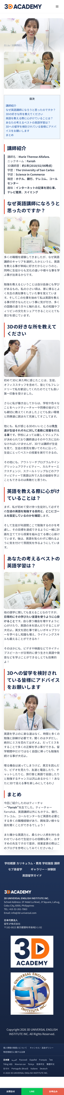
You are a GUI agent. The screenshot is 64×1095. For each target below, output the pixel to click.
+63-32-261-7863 (18, 909)
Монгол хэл (20, 1064)
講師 (57, 863)
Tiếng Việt (7, 1064)
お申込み (53, 1091)
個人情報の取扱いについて (15, 1047)
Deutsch (43, 1068)
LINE (32, 1091)
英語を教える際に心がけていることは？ (29, 118)
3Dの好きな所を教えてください (24, 114)
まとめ (10, 135)
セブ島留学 (15, 869)
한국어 (6, 1068)
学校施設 (47, 863)
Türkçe (31, 1064)
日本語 (6, 1059)
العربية (14, 1059)
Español (33, 1059)
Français (43, 1059)
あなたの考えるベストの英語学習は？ (28, 122)
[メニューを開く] (57, 6)
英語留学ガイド (32, 875)
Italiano (34, 1068)
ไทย (51, 1059)
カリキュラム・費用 (28, 863)
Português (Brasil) (19, 1068)
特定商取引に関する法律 (14, 1051)
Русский (23, 1059)
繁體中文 (50, 1064)
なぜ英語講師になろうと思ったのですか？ (31, 110)
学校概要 (10, 863)
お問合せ (10, 1091)
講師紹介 (11, 105)
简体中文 (40, 1064)
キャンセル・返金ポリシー (41, 1047)
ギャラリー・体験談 (43, 869)
